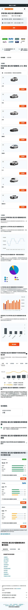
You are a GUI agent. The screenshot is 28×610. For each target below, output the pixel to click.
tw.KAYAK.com (5, 604)
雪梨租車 (6, 566)
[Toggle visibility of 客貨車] (17, 279)
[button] (26, 5)
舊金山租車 (6, 561)
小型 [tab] (3, 363)
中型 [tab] (7, 363)
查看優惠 (22, 89)
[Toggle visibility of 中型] (16, 277)
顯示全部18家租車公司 (5, 534)
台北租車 (6, 562)
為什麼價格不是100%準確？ (8, 597)
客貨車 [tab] (21, 363)
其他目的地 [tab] (5, 549)
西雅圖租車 (6, 574)
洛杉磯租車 (6, 559)
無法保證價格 (18, 588)
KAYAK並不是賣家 (6, 592)
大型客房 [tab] (12, 363)
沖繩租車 (6, 557)
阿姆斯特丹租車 (7, 576)
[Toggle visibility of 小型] (6, 277)
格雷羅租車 (21, 604)
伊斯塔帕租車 (18, 605)
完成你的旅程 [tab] (13, 549)
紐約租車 (6, 572)
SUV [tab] (17, 363)
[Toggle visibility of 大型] (6, 281)
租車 (11, 604)
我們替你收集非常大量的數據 (9, 595)
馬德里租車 (6, 564)
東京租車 (6, 570)
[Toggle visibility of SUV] (6, 279)
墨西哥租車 (15, 604)
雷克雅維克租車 (7, 568)
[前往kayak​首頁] (9, 9)
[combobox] (5, 16)
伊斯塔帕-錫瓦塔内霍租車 (10, 605)
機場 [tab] (19, 549)
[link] (14, 344)
